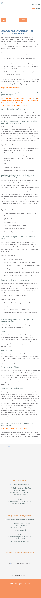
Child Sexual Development (8, 98)
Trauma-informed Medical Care (20, 105)
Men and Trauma (28, 103)
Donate (23, 20)
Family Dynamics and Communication (26, 98)
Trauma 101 (19, 103)
